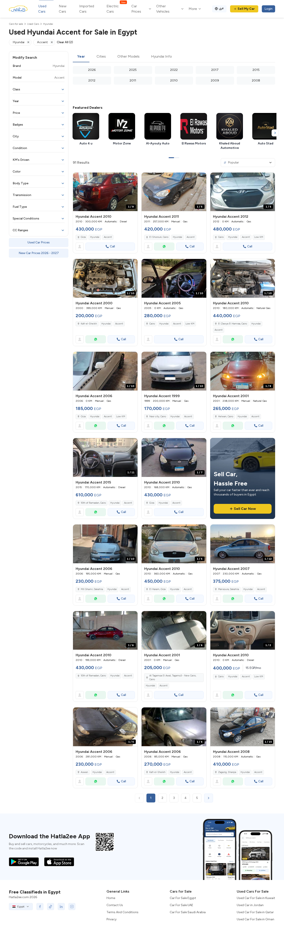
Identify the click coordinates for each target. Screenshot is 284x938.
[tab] (81, 56)
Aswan (84, 772)
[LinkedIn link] (61, 906)
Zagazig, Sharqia (227, 772)
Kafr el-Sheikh (89, 323)
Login (268, 9)
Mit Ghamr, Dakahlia (92, 589)
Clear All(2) (65, 42)
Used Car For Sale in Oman (255, 919)
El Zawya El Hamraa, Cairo (232, 323)
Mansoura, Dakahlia (228, 589)
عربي (221, 8)
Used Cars (42, 9)
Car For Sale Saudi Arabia (188, 912)
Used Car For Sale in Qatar (255, 912)
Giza (83, 237)
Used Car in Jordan (250, 905)
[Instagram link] (71, 906)
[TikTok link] (50, 906)
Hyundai (94, 237)
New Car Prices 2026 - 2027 (39, 253)
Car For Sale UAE (181, 905)
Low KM (258, 237)
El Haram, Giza (157, 589)
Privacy (111, 919)
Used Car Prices (39, 242)
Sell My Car (246, 9)
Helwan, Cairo (225, 416)
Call (112, 246)
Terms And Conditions (122, 912)
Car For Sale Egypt (183, 898)
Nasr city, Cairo (157, 416)
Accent (108, 237)
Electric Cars (115, 9)
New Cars (63, 9)
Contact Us (114, 905)
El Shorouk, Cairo (158, 237)
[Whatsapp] (164, 247)
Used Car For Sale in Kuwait (256, 898)
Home (110, 898)
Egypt (20, 906)
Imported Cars (86, 9)
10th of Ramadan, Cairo (93, 502)
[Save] (132, 177)
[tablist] (174, 56)
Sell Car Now (245, 509)
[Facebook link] (39, 906)
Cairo (221, 237)
